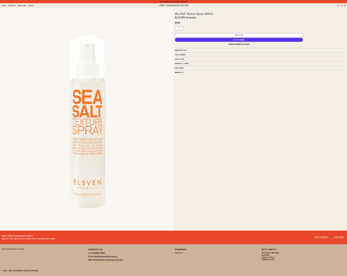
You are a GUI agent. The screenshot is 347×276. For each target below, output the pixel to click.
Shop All (179, 253)
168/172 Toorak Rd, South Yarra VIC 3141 (105, 260)
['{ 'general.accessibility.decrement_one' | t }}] (176, 28)
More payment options (239, 44)
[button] (341, 5)
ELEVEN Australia (185, 17)
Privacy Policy (268, 257)
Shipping (265, 255)
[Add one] (182, 28)
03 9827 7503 (98, 253)
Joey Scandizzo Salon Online (23, 271)
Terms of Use (268, 259)
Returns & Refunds (270, 253)
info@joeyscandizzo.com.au (105, 256)
